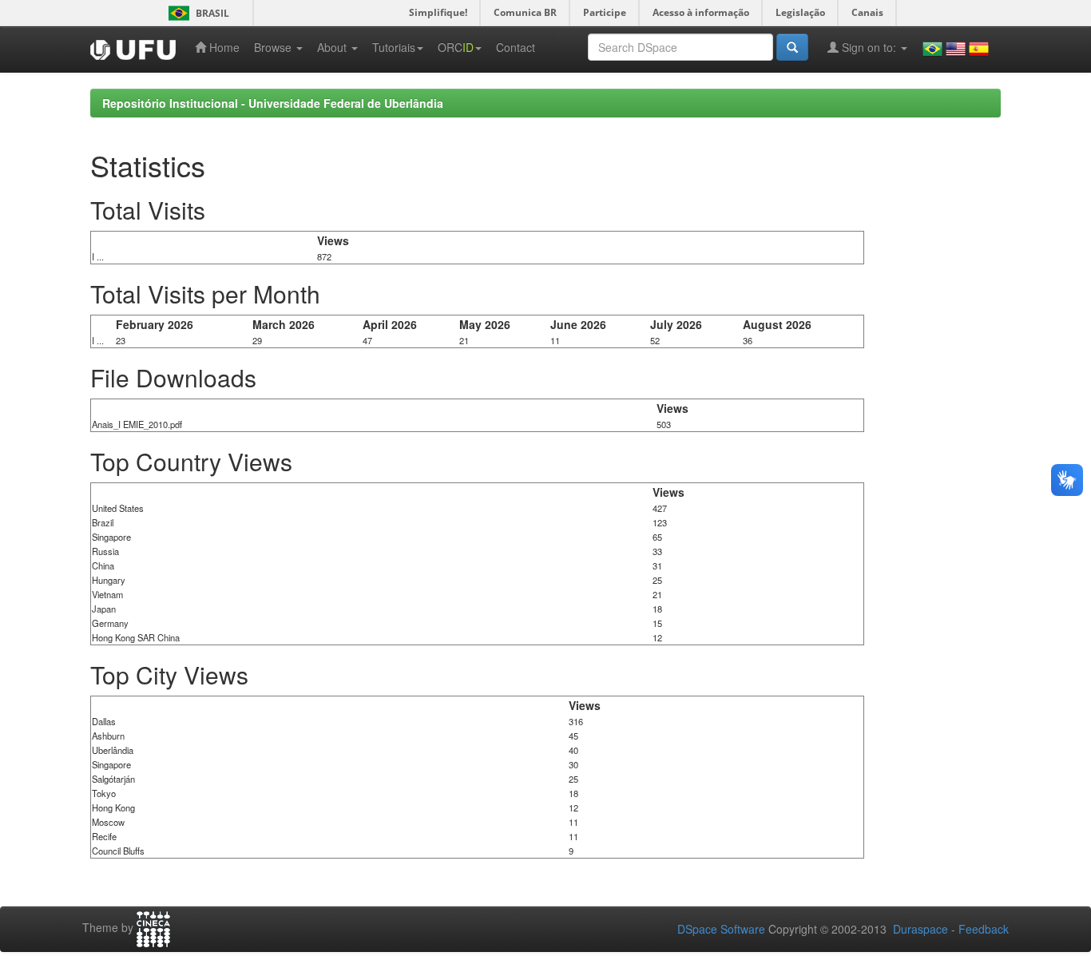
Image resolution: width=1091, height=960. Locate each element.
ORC (456, 47)
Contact (515, 47)
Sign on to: (869, 47)
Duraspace (920, 929)
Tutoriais (393, 47)
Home (223, 47)
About (333, 47)
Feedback (983, 929)
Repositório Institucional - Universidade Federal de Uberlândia (272, 103)
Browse (274, 47)
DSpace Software (721, 929)
